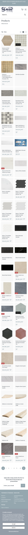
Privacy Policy (21, 520)
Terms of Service (5, 507)
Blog (15, 503)
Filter (5, 32)
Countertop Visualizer (18, 499)
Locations (3, 497)
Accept (13, 524)
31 (20, 468)
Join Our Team (4, 501)
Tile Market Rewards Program (18, 496)
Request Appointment (6, 499)
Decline (13, 527)
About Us (3, 495)
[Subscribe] (23, 485)
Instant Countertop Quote (19, 501)
